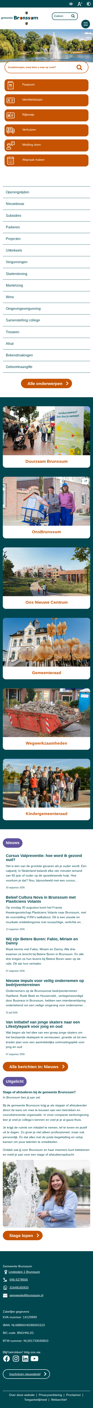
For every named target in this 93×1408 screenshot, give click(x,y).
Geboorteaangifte (19, 367)
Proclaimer (73, 1395)
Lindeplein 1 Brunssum (21, 1271)
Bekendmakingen (19, 355)
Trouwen (12, 332)
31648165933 (19, 1287)
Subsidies (13, 215)
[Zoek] (73, 16)
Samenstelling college (23, 320)
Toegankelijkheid (35, 1399)
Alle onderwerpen (45, 383)
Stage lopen (21, 1235)
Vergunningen (16, 262)
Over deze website (22, 1395)
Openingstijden (17, 192)
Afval (10, 343)
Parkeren (13, 227)
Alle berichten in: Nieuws (34, 1066)
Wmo (10, 297)
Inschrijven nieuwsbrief (24, 1374)
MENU (85, 24)
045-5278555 (19, 1279)
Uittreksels (14, 250)
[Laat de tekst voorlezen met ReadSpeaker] (63, 6)
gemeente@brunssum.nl (23, 1295)
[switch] (71, 4)
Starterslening (16, 274)
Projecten (13, 239)
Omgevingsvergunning (23, 308)
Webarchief (59, 1399)
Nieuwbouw (15, 204)
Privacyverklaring (50, 1395)
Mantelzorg (14, 285)
